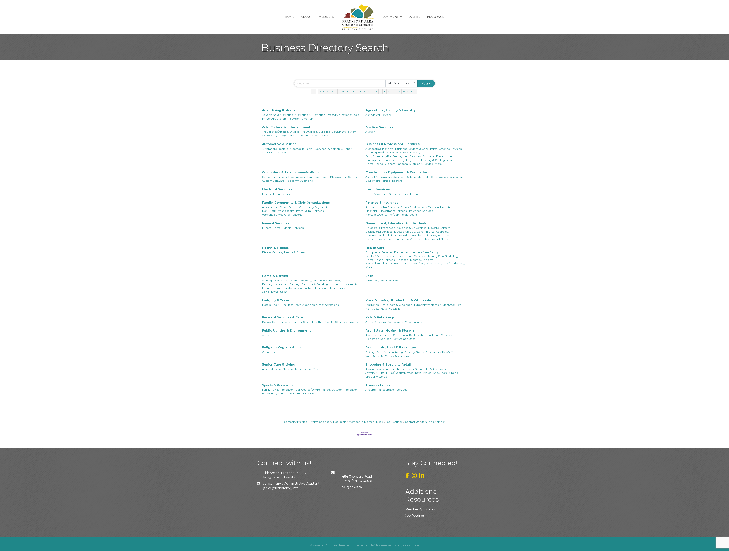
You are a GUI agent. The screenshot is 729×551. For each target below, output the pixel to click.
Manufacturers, (452, 304)
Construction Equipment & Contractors (397, 172)
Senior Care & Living (278, 364)
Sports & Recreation (278, 385)
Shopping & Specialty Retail (388, 364)
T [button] (391, 91)
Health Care (375, 248)
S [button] (388, 91)
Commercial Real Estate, (408, 335)
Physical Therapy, (454, 263)
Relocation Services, (378, 338)
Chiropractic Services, (379, 252)
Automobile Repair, (340, 148)
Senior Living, (270, 291)
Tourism (325, 135)
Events (414, 17)
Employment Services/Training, (385, 160)
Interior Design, (272, 287)
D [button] (332, 91)
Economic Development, (438, 156)
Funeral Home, (271, 227)
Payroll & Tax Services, (310, 210)
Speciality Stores (376, 376)
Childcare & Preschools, (380, 227)
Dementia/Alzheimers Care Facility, (416, 252)
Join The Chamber (433, 421)
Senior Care (311, 368)
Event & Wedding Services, (382, 193)
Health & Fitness (275, 248)
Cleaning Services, (377, 152)
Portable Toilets (411, 193)
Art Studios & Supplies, (315, 131)
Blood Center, (289, 207)
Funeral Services (275, 223)
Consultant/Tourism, (344, 131)
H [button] (347, 91)
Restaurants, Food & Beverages (391, 347)
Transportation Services (392, 389)
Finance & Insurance (381, 202)
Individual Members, (411, 235)
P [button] (376, 91)
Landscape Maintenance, (331, 287)
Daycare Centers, (439, 227)
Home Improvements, (344, 284)
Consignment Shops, (390, 368)
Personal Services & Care (282, 317)
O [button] (372, 91)
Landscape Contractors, (298, 287)
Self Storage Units (404, 338)
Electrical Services (277, 189)
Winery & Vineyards (397, 355)
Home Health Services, (380, 259)
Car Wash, (268, 152)
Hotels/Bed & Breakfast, (277, 304)
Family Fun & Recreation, (278, 389)
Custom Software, (273, 180)
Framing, (294, 284)
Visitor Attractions (327, 304)
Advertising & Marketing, (278, 114)
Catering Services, (450, 148)
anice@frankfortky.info (281, 488)
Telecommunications (299, 180)
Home (289, 17)
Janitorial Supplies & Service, (415, 163)
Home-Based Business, (380, 163)
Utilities (266, 335)
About (306, 17)
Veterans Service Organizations (282, 214)
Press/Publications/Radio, (343, 114)
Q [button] (380, 91)
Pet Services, (395, 321)
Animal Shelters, (375, 321)
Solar (283, 291)
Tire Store (282, 152)
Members (326, 17)
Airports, (370, 389)
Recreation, (269, 393)
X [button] (408, 91)
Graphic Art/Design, (274, 135)
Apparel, (370, 368)
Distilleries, (372, 304)
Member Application (420, 509)
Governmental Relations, (381, 235)
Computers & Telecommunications (290, 172)
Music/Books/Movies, (400, 372)
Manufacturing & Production (383, 308)
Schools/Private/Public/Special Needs (425, 238)
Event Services (377, 189)
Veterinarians (413, 321)
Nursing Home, (292, 368)
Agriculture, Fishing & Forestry (390, 110)
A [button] (320, 91)
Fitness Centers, (272, 252)
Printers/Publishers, (274, 118)
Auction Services (379, 127)
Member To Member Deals (366, 421)
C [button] (328, 91)
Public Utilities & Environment (286, 330)
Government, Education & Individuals (396, 223)
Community (392, 17)
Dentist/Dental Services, (381, 256)
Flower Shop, (413, 368)
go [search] (428, 83)
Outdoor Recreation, (345, 389)
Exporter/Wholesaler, (427, 304)
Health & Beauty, (323, 321)
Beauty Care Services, (276, 321)
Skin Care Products (347, 321)
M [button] (364, 91)
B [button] (324, 91)
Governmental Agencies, (433, 231)
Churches (268, 352)
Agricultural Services (378, 114)
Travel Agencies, (304, 304)
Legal (370, 276)
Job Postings (394, 421)
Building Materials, (418, 176)
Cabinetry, (305, 280)
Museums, (444, 235)
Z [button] (415, 91)
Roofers (397, 180)
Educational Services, (379, 231)
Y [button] (411, 91)
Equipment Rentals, (378, 180)
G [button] (343, 91)
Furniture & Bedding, (314, 284)
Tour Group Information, (303, 135)
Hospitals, (402, 259)
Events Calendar (320, 421)
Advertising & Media (278, 110)
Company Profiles (295, 421)
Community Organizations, (316, 207)
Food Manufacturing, (389, 352)
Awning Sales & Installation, (279, 280)
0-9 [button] (313, 91)
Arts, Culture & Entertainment (286, 127)
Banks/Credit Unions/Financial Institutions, (427, 207)
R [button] (384, 91)
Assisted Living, (272, 368)
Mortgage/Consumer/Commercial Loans (391, 214)
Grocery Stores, (414, 352)
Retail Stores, (423, 372)
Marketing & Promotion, (310, 114)
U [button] (396, 91)
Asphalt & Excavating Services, (385, 176)
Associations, (270, 207)
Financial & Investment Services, (386, 210)
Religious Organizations (281, 347)
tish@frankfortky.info (279, 477)
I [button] (350, 91)
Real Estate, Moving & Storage (390, 330)
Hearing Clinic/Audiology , (443, 256)
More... (439, 163)
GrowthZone (411, 545)
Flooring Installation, (275, 284)
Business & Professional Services (392, 144)
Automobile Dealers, (275, 148)
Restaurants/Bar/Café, (440, 352)
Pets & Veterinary (379, 317)
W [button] (404, 91)
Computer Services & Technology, (283, 176)
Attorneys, (372, 280)
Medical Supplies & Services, (383, 263)
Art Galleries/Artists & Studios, (281, 131)
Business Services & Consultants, (416, 148)
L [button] (360, 91)
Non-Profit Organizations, (278, 210)
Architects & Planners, (379, 148)
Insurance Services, (420, 210)
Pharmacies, (434, 263)
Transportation (377, 385)
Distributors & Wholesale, (396, 304)
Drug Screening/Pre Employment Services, (393, 156)
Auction (370, 131)
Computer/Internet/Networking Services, (333, 176)
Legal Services (389, 280)
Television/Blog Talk (300, 118)
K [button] (357, 91)
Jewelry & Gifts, (375, 372)
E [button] (335, 91)
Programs (435, 17)
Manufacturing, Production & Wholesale (398, 300)
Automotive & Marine (279, 144)
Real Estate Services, (439, 335)
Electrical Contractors (276, 193)
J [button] (353, 91)
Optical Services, (414, 263)
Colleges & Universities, (412, 227)
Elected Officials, (405, 231)
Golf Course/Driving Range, (313, 389)
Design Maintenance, (327, 280)
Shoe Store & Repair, (446, 372)
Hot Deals (339, 421)
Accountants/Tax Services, (382, 207)
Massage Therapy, (421, 259)
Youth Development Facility (296, 393)
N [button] (368, 91)
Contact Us (412, 421)
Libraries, (431, 235)
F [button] (339, 91)
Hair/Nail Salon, (301, 321)
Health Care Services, (412, 256)
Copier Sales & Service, (405, 152)
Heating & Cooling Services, (439, 160)
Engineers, (413, 160)
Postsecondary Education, (382, 238)
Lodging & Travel (276, 300)
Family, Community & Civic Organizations (296, 202)
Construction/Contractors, (447, 176)
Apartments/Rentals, (378, 335)
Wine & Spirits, (374, 355)
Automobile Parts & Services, (308, 148)
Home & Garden (275, 276)
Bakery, (370, 352)
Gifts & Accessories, (436, 368)
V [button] (399, 91)
